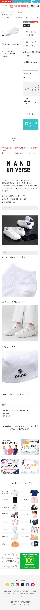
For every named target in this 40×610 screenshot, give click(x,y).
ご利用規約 (26, 591)
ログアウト (20, 596)
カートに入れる (32, 124)
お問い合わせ (17, 591)
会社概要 (33, 591)
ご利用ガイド (7, 591)
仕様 (14, 138)
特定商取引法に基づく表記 (27, 593)
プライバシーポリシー (11, 593)
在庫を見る (31, 114)
